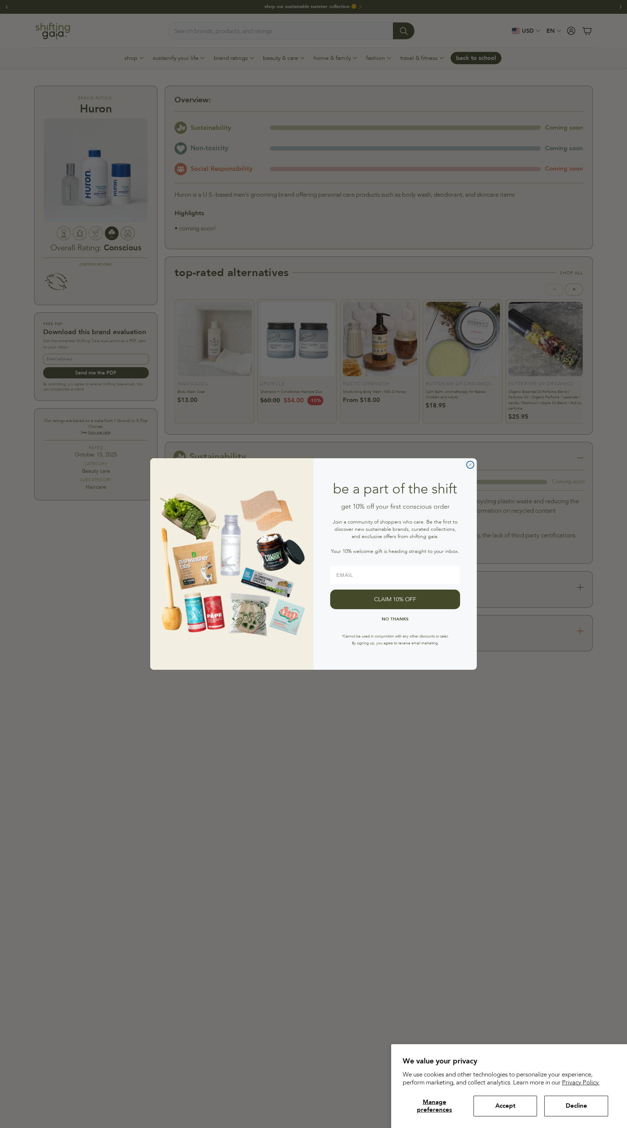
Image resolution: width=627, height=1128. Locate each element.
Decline (576, 1106)
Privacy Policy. (580, 1082)
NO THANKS (395, 619)
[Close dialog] (470, 464)
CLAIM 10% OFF (395, 599)
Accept (505, 1106)
